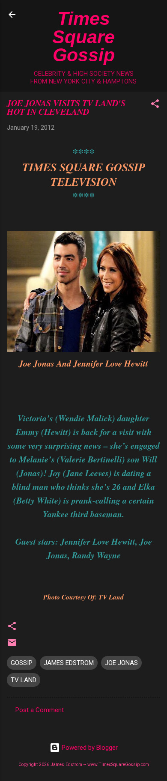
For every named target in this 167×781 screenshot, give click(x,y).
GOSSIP (22, 663)
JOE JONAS (121, 663)
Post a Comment (39, 710)
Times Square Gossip (83, 36)
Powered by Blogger (89, 747)
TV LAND (23, 680)
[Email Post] (12, 646)
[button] (155, 105)
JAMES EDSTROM (69, 663)
